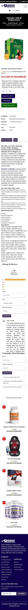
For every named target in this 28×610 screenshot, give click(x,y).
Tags (15, 139)
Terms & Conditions (19, 569)
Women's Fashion (5, 567)
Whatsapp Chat (9, 105)
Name (4, 291)
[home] (8, 5)
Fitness (21, 23)
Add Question (7, 372)
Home (4, 23)
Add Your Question (7, 364)
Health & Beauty (13, 23)
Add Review (6, 315)
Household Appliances (6, 569)
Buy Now (7, 100)
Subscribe (21, 593)
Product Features (6, 139)
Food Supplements (5, 559)
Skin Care (3, 579)
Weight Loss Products (6, 572)
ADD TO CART (8, 96)
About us (16, 562)
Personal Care (4, 577)
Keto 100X (14, 522)
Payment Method (18, 564)
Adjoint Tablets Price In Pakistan (14, 427)
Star (3, 299)
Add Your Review (7, 307)
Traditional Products (6, 574)
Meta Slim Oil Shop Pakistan (17, 119)
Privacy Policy (17, 567)
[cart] (9, 10)
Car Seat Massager (14, 459)
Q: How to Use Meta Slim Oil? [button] (11, 377)
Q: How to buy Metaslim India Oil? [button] (12, 387)
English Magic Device (14, 490)
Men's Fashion (4, 564)
